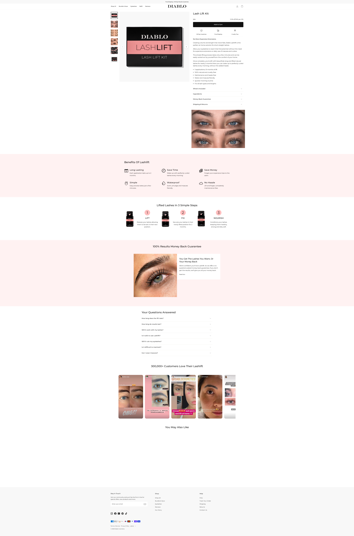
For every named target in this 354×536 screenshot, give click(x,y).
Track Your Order (205, 501)
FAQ (201, 498)
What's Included (199, 89)
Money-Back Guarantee (202, 99)
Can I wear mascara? (150, 353)
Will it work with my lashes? (152, 330)
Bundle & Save (123, 6)
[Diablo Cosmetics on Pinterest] (122, 513)
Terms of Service (115, 526)
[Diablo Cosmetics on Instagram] (112, 513)
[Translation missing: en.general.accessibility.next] (186, 47)
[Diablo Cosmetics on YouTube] (119, 513)
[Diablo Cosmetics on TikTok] (126, 513)
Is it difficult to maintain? (151, 347)
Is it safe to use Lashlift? (151, 336)
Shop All (113, 6)
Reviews (147, 6)
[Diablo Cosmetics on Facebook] (115, 513)
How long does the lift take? (153, 318)
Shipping (203, 504)
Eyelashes (134, 6)
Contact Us (203, 510)
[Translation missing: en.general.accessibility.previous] (122, 47)
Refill (141, 6)
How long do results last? (151, 324)
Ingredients (197, 94)
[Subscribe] (145, 504)
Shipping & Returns (200, 104)
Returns (202, 507)
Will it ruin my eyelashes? (152, 341)
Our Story (158, 510)
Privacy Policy (125, 526)
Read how (182, 274)
